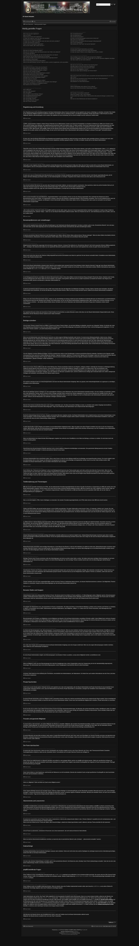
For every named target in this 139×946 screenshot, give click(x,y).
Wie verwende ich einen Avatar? (30, 59)
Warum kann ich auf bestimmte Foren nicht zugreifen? (35, 75)
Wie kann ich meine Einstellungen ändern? (33, 50)
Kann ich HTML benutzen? (29, 91)
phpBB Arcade (68, 932)
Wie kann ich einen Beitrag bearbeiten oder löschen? (35, 68)
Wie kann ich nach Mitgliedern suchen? (79, 69)
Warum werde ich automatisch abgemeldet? (33, 44)
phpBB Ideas (96, 886)
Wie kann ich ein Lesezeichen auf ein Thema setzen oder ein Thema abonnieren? (89, 78)
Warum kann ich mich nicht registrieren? (32, 36)
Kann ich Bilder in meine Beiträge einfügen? (33, 94)
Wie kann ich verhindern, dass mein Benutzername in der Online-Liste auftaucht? (41, 52)
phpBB (59, 929)
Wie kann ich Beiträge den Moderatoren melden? (34, 80)
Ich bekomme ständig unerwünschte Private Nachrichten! (83, 50)
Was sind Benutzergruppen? (76, 36)
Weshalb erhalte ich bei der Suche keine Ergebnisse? (82, 66)
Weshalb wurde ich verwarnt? (30, 78)
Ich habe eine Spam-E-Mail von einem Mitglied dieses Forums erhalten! (86, 52)
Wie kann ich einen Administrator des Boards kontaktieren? (83, 98)
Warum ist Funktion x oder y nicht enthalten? (80, 94)
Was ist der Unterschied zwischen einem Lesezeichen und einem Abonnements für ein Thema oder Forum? (91, 76)
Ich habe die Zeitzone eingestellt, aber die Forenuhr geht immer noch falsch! (40, 54)
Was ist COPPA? (27, 35)
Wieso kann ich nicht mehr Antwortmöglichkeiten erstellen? (36, 73)
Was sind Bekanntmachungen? (30, 96)
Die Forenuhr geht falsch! (29, 53)
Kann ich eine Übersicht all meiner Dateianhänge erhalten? (83, 88)
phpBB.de (48, 268)
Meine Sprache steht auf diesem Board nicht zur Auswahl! (36, 56)
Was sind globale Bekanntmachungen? (32, 95)
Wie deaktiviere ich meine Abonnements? (79, 81)
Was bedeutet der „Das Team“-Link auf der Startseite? (82, 44)
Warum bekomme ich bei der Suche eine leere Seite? (82, 67)
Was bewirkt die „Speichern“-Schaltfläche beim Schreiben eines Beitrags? (40, 81)
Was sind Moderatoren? (75, 35)
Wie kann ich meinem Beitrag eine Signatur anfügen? (35, 70)
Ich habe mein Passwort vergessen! (31, 42)
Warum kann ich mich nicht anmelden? (32, 39)
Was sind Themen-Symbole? (29, 101)
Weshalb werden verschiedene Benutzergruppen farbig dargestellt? (85, 41)
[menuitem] (33, 21)
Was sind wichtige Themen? (29, 98)
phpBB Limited (37, 268)
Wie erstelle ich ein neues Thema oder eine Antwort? (35, 67)
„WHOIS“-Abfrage (47, 898)
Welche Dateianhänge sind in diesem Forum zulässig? (82, 86)
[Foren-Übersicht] (57, 8)
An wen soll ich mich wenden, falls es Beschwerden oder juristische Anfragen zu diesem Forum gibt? (92, 96)
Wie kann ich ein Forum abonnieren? (78, 80)
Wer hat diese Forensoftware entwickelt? (79, 92)
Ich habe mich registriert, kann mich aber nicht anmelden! (36, 38)
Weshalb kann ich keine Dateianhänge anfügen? (34, 77)
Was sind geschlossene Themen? (31, 99)
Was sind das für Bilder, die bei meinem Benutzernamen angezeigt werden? (40, 57)
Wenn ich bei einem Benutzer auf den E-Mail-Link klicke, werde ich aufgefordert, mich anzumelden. (45, 62)
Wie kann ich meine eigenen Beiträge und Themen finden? (83, 70)
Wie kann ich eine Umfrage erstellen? (31, 71)
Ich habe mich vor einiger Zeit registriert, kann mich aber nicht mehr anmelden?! (41, 41)
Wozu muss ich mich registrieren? (31, 33)
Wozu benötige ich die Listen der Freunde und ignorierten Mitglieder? (86, 57)
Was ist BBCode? (27, 89)
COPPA (107, 148)
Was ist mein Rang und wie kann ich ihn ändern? (34, 60)
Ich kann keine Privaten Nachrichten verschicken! (81, 49)
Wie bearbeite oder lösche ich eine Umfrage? (33, 74)
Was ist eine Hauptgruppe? (76, 42)
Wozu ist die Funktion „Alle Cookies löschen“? (33, 45)
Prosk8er (84, 929)
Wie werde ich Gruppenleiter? (77, 39)
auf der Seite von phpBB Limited (83, 876)
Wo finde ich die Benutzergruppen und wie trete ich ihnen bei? (84, 38)
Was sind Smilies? (27, 92)
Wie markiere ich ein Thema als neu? (31, 84)
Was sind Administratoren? (76, 33)
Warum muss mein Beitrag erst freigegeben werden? (35, 83)
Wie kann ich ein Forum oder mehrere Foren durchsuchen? (84, 64)
